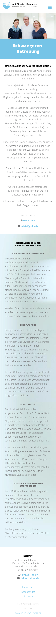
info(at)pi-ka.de (29, 226)
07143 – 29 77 (29, 220)
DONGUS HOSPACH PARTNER (28, 613)
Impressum (28, 587)
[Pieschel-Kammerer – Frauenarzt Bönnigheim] (20, 5)
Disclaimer (28, 596)
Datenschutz (28, 591)
